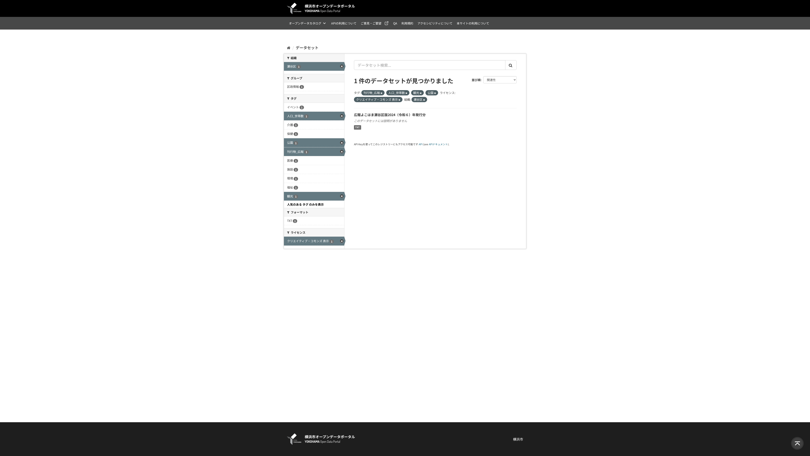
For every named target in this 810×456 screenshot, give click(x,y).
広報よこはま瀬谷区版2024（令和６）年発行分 (390, 114)
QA (395, 23)
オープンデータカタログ (305, 23)
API (421, 144)
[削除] (381, 93)
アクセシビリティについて (434, 23)
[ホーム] (288, 47)
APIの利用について (343, 23)
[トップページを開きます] (321, 8)
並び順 (476, 80)
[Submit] (511, 65)
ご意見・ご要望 (371, 23)
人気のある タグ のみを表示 (305, 204)
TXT (357, 127)
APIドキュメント (438, 144)
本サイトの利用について (473, 23)
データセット (307, 47)
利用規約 (407, 23)
